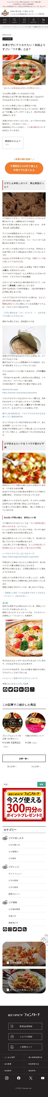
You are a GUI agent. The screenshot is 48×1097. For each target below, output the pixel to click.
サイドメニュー (15, 874)
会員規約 (7, 1071)
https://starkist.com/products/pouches (19, 393)
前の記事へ (12, 766)
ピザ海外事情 (14, 909)
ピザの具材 (13, 880)
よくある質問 (9, 1057)
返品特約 (32, 1071)
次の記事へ (36, 766)
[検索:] (24, 784)
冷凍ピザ (12, 916)
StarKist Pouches (10, 389)
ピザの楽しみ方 (16, 838)
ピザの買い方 (14, 845)
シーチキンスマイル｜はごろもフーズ (18, 553)
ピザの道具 (13, 887)
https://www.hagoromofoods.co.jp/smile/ (20, 557)
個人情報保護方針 (36, 1057)
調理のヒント (14, 894)
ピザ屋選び (13, 852)
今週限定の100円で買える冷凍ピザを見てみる (24, 168)
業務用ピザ (13, 923)
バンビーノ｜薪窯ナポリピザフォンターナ (20, 678)
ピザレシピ (14, 867)
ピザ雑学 (12, 858)
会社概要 (7, 1064)
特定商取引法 (34, 1064)
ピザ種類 (13, 902)
